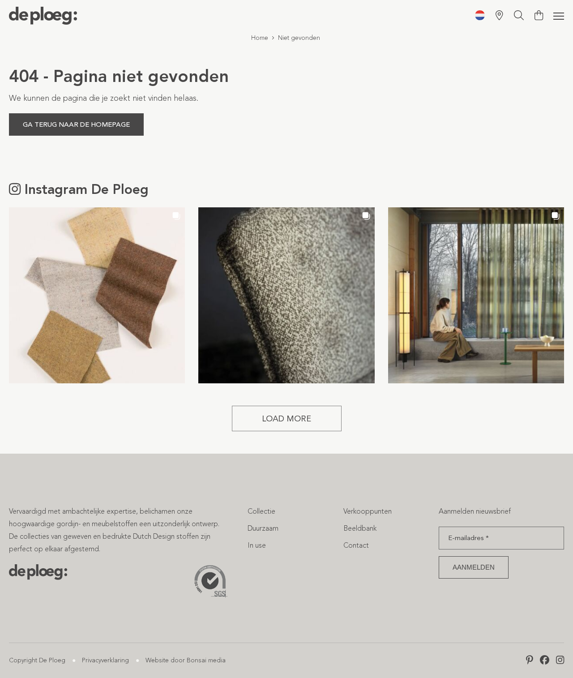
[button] (97, 295)
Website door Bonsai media (185, 660)
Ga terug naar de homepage (76, 124)
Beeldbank (359, 528)
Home (259, 38)
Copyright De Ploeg (37, 660)
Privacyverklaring (105, 660)
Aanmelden (474, 567)
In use (257, 545)
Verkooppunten (367, 511)
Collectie (261, 511)
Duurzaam (263, 528)
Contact (356, 545)
